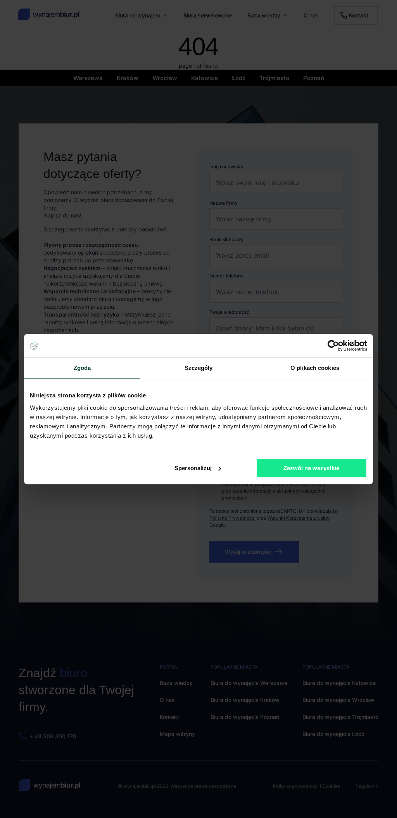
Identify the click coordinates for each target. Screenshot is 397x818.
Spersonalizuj (193, 468)
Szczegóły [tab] (199, 368)
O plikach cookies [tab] (314, 368)
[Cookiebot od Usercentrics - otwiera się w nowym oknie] (333, 345)
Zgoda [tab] (82, 368)
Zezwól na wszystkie (311, 468)
